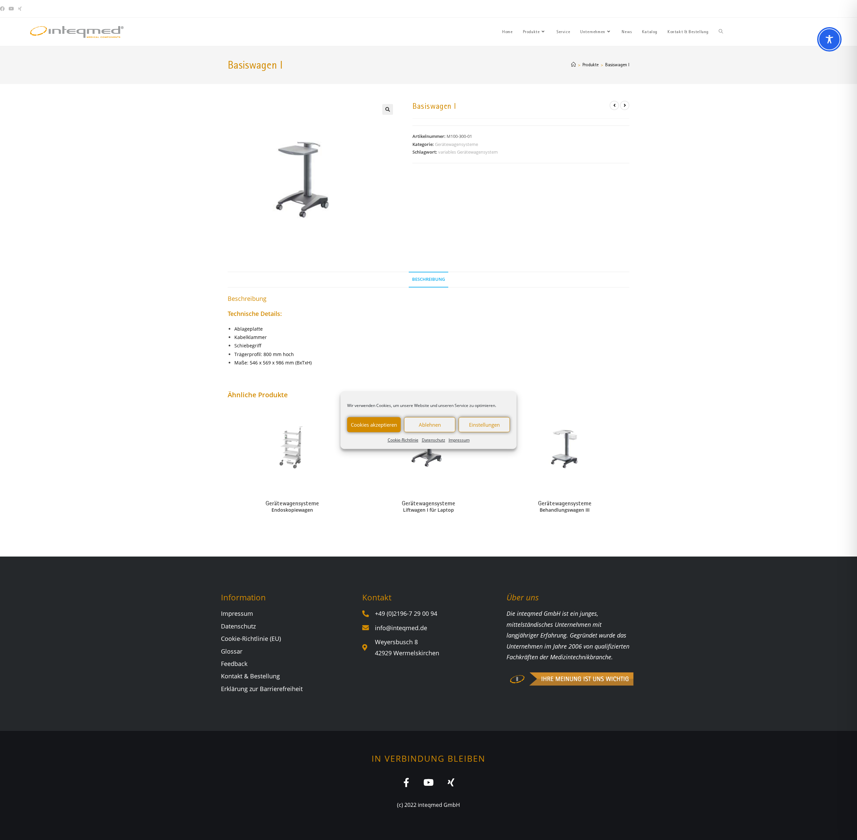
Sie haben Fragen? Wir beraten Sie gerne (735, 9)
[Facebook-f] (406, 782)
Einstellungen (484, 424)
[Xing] (451, 782)
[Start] (573, 64)
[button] (387, 109)
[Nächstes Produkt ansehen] (624, 105)
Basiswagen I (617, 64)
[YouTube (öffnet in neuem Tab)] (11, 8)
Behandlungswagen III (565, 510)
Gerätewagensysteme (456, 144)
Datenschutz (433, 440)
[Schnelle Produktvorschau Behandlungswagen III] (627, 416)
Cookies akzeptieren (374, 424)
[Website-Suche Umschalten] (721, 31)
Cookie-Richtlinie (403, 440)
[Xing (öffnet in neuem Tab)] (20, 8)
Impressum (459, 440)
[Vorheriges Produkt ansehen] (614, 105)
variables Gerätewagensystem (468, 152)
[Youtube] (428, 782)
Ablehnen (430, 424)
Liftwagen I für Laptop (428, 510)
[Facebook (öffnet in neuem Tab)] (3, 8)
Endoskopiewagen (292, 510)
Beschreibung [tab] (428, 279)
